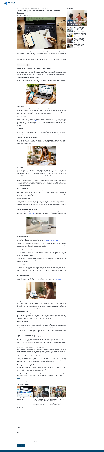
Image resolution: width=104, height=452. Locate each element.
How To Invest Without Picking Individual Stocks (79, 45)
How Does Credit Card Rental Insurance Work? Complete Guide (77, 22)
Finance (66, 3)
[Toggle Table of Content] (28, 65)
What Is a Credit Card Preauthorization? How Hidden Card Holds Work (79, 39)
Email (18, 432)
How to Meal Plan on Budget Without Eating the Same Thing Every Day (57, 399)
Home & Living (50, 3)
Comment (19, 413)
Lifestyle (57, 3)
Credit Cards (70, 20)
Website (19, 437)
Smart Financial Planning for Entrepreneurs (24, 398)
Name (18, 427)
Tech (62, 3)
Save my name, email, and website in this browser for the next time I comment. (36, 442)
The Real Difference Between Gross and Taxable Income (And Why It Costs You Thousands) (41, 399)
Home (39, 3)
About (43, 3)
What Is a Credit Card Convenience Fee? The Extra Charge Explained (80, 28)
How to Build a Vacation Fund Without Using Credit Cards (80, 34)
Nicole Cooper (28, 15)
